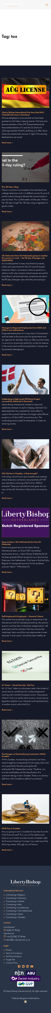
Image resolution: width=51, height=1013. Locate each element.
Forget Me (10, 959)
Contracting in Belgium (15, 894)
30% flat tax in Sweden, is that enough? (20, 473)
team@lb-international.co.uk (18, 939)
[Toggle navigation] (40, 5)
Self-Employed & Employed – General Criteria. (23, 616)
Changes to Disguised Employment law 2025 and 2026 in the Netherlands (24, 329)
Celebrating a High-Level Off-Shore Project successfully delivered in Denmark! (21, 400)
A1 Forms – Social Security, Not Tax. (18, 685)
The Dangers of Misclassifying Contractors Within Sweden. (24, 755)
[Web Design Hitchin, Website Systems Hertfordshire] (25, 1001)
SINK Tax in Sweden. (11, 828)
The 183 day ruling (10, 187)
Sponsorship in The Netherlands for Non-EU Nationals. (21, 543)
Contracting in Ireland (15, 901)
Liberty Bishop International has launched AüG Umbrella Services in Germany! (23, 113)
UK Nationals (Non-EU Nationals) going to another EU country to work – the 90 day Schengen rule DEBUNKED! (25, 257)
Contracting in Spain (14, 913)
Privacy (9, 949)
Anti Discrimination (13, 956)
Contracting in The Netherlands (19, 910)
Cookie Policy (12, 962)
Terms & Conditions (14, 953)
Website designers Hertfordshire (25, 998)
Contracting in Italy (14, 904)
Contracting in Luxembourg (17, 907)
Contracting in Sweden (15, 917)
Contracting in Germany (16, 897)
